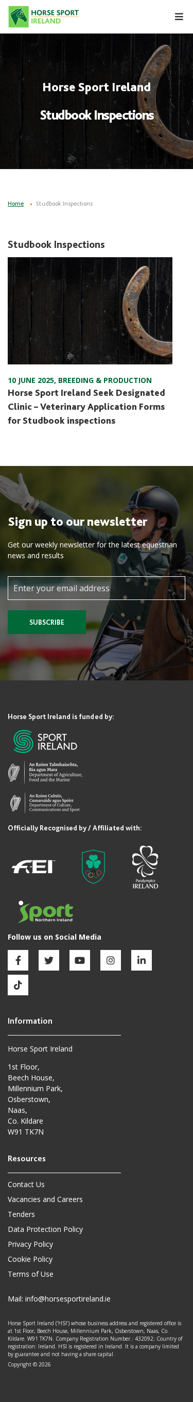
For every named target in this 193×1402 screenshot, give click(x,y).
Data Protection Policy (45, 1229)
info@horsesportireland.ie (68, 1299)
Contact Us (26, 1184)
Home (16, 203)
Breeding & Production (105, 380)
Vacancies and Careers (45, 1199)
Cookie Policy (30, 1259)
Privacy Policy (30, 1244)
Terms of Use (31, 1274)
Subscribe (46, 622)
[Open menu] (173, 16)
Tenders (21, 1214)
